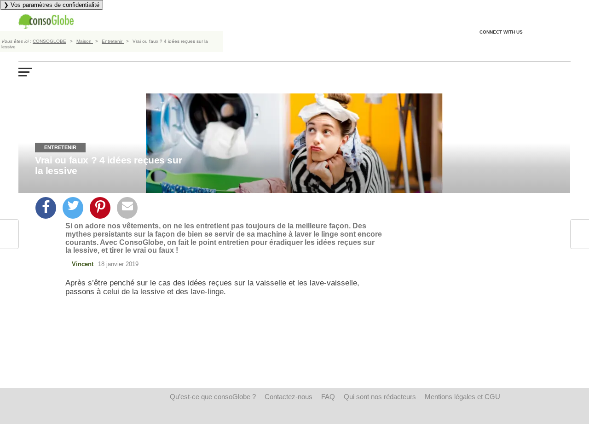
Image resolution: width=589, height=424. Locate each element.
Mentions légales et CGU (462, 397)
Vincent (82, 264)
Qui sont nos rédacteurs (380, 397)
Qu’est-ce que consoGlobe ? (213, 397)
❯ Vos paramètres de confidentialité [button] (51, 4)
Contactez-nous (288, 397)
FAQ (328, 397)
